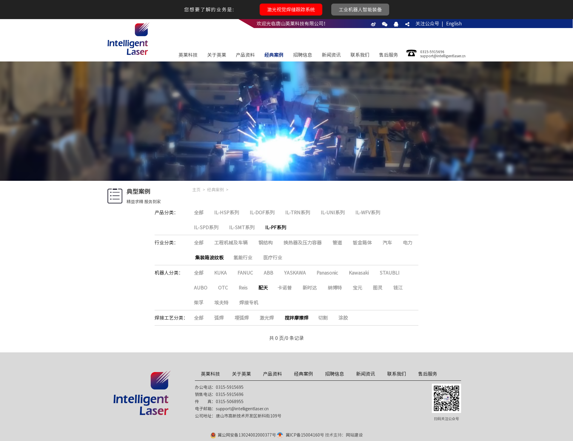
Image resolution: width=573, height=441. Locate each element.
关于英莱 (216, 55)
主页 (196, 190)
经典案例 (274, 55)
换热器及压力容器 (303, 242)
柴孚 (199, 302)
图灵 (378, 287)
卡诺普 (285, 287)
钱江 (398, 287)
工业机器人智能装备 (360, 9)
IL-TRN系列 (297, 212)
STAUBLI (390, 272)
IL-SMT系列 (242, 227)
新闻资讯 (331, 55)
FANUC (245, 272)
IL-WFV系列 (367, 212)
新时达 (310, 287)
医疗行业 (272, 257)
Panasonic (327, 272)
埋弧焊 (242, 317)
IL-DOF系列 (262, 212)
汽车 (387, 242)
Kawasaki (359, 272)
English (454, 23)
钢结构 (265, 242)
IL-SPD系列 (206, 227)
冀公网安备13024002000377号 (247, 435)
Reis (243, 287)
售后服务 (388, 55)
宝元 (357, 287)
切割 (323, 317)
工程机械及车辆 (231, 242)
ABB (268, 272)
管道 (337, 242)
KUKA (220, 272)
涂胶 (343, 317)
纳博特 (335, 287)
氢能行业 (242, 257)
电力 (407, 242)
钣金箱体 (362, 242)
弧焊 (219, 317)
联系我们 (359, 55)
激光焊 (267, 317)
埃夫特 (221, 302)
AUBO (200, 287)
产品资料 (245, 55)
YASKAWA (295, 272)
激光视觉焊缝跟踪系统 (291, 9)
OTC (223, 287)
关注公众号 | (429, 23)
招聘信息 (302, 55)
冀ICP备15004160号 (305, 435)
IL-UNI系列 (333, 212)
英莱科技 (188, 55)
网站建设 (354, 435)
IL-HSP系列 (226, 212)
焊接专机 (248, 302)
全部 (199, 212)
